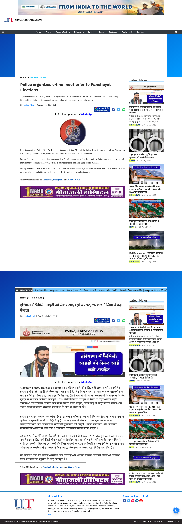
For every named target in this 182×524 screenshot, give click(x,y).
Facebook (47, 180)
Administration (63, 32)
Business (113, 32)
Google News (74, 180)
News (38, 32)
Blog (177, 521)
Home (23, 77)
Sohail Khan (29, 105)
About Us (55, 496)
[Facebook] (124, 500)
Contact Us (147, 521)
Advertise (169, 521)
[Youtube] (141, 500)
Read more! (52, 514)
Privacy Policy (158, 521)
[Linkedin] (137, 500)
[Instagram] (132, 500)
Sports (91, 32)
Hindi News (36, 297)
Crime (101, 32)
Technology (127, 32)
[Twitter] (128, 500)
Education (79, 32)
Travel (48, 32)
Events (140, 32)
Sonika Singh (29, 316)
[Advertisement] (91, 52)
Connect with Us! (135, 496)
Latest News (138, 80)
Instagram (57, 180)
